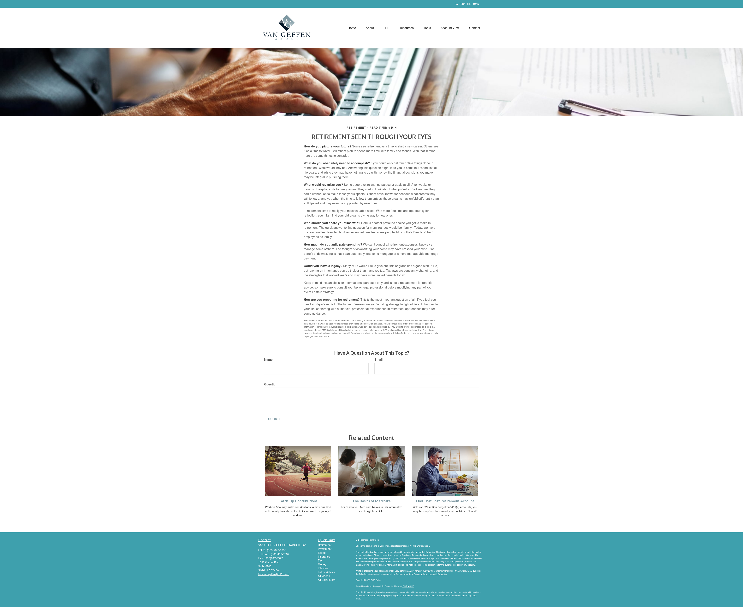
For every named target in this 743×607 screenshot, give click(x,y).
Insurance (324, 556)
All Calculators (326, 580)
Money (322, 564)
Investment (324, 549)
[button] (370, 28)
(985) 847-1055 (469, 4)
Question (270, 384)
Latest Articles (326, 572)
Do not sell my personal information (430, 573)
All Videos (324, 576)
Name (268, 359)
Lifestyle (323, 568)
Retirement (324, 545)
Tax (320, 560)
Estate (322, 553)
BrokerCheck (423, 545)
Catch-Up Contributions (298, 501)
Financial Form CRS (369, 539)
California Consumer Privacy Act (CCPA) (453, 570)
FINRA (405, 586)
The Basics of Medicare (371, 501)
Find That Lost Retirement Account (445, 501)
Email (378, 359)
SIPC (411, 586)
